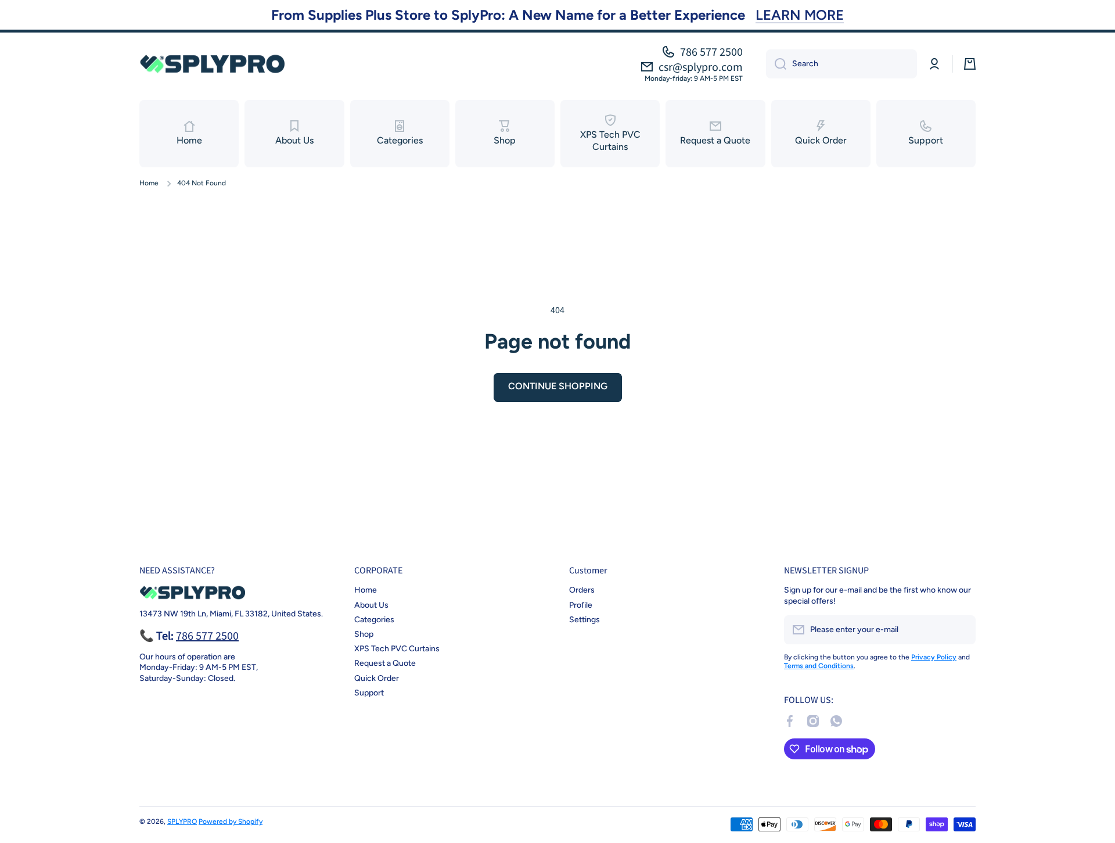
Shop (363, 634)
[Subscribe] (961, 629)
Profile (580, 605)
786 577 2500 (711, 51)
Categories (374, 620)
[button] (970, 64)
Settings (584, 620)
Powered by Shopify (230, 821)
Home (149, 183)
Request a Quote (385, 663)
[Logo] (212, 63)
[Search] (776, 63)
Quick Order (376, 678)
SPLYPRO (182, 821)
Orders (582, 590)
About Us (371, 605)
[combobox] (841, 63)
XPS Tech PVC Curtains (397, 649)
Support (369, 693)
